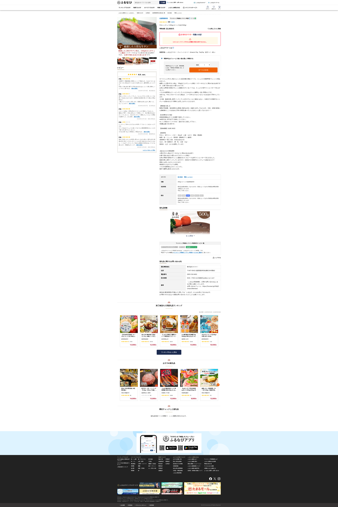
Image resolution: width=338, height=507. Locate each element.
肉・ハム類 (133, 459)
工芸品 (150, 461)
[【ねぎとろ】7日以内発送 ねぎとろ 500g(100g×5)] (189, 378)
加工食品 (170, 12)
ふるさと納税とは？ (192, 459)
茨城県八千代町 (166, 392)
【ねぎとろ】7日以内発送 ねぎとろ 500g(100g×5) (189, 389)
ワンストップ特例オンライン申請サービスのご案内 (187, 252)
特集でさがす (161, 7)
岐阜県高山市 (165, 339)
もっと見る (189, 236)
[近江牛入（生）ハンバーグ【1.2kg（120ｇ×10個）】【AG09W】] (149, 378)
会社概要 (123, 505)
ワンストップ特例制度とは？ (211, 459)
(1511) (151, 341)
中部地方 (160, 468)
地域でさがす (137, 7)
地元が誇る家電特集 (178, 468)
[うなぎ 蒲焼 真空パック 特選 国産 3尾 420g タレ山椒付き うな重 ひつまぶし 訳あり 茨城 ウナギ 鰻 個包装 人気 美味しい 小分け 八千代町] (169, 378)
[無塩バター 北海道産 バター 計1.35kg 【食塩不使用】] (209, 378)
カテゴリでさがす (149, 7)
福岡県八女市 (185, 339)
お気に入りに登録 (215, 28)
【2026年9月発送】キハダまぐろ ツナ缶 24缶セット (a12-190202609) (128, 335)
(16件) (173, 22)
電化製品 (133, 463)
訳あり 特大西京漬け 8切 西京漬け (128, 389)
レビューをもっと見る (149, 150)
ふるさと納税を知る (174, 7)
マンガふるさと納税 (209, 466)
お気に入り (214, 8)
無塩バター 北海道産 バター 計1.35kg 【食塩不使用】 (209, 389)
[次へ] (218, 384)
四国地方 (167, 461)
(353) (191, 341)
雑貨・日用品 (141, 468)
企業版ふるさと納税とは (210, 468)
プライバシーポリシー (141, 505)
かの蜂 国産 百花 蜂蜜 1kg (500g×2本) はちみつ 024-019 (189, 335)
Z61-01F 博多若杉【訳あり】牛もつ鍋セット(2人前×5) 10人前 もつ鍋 (148, 335)
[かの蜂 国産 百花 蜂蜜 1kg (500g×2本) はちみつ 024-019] (189, 324)
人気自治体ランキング (122, 466)
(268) (171, 395)
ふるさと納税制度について (194, 466)
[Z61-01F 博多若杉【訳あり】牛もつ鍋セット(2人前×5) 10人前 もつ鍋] (149, 324)
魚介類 (132, 468)
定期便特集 (175, 466)
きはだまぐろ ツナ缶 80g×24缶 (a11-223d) (209, 335)
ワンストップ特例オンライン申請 (179, 18)
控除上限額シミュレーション (194, 463)
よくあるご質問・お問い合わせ (175, 2)
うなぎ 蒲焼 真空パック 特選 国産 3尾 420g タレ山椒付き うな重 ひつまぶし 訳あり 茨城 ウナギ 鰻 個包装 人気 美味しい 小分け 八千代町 (169, 389)
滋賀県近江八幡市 (146, 392)
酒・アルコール (141, 459)
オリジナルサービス (191, 7)
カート (219, 8)
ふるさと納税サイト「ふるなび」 (126, 12)
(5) (211, 395)
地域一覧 (160, 459)
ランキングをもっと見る (169, 352)
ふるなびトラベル (214, 2)
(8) (130, 395)
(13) (211, 341)
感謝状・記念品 (152, 463)
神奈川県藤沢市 (125, 392)
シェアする (218, 257)
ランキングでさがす (125, 7)
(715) (131, 341)
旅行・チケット (152, 466)
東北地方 (160, 463)
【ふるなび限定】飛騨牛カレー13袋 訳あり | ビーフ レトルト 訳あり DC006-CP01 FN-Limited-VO (169, 335)
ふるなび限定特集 (177, 472)
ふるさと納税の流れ (192, 461)
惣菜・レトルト (178, 12)
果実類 (132, 466)
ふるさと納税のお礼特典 (210, 461)
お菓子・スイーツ (142, 463)
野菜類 (132, 470)
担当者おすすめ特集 (178, 463)
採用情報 (152, 505)
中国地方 (167, 459)
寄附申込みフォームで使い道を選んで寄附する (178, 58)
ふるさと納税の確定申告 (193, 468)
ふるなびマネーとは (165, 48)
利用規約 (130, 505)
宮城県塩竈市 (185, 392)
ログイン (207, 8)
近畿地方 (160, 470)
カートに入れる (203, 70)
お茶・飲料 (140, 461)
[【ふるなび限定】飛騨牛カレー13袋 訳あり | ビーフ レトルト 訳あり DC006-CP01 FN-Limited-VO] (169, 324)
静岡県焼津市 (124, 339)
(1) (190, 395)
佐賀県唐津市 (163, 18)
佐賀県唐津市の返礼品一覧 (158, 12)
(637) (171, 341)
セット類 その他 (152, 468)
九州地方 (148, 12)
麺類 (139, 466)
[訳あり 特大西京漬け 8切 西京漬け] (129, 378)
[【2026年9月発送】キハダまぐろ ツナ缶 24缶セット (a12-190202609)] (129, 324)
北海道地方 (161, 461)
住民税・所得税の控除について (195, 470)
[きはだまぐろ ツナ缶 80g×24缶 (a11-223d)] (209, 324)
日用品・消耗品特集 (178, 470)
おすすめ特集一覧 (177, 459)
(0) (150, 395)
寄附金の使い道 (208, 463)
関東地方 (160, 466)
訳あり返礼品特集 (177, 461)
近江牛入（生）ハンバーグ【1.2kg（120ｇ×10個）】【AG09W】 (148, 389)
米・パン (133, 461)
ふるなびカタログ (200, 2)
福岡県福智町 (144, 339)
